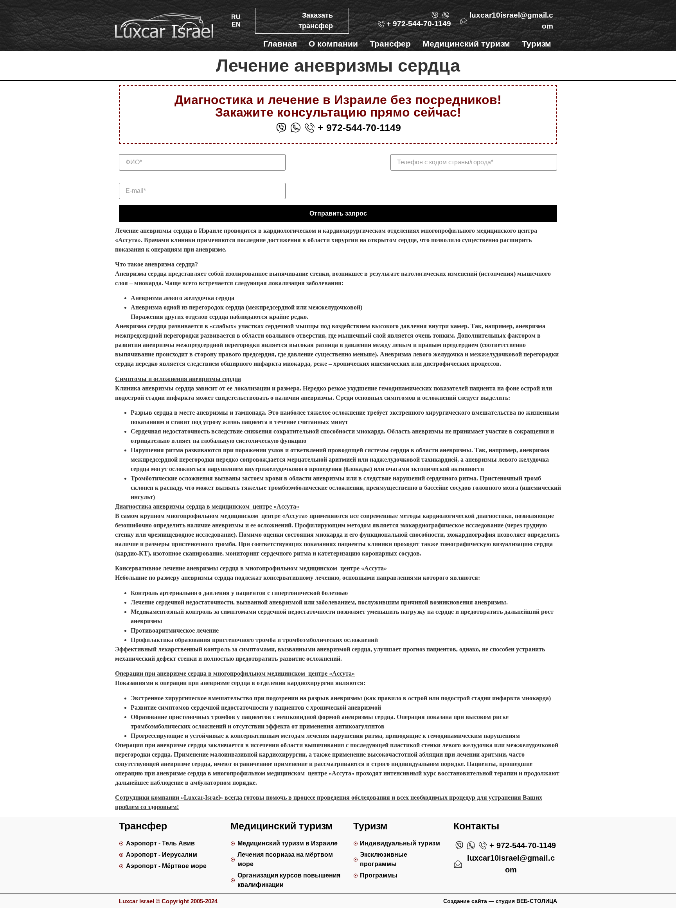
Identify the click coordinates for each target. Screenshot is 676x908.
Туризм (536, 43)
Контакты (531, 56)
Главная (280, 43)
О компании (333, 43)
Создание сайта (465, 901)
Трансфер (390, 43)
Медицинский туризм (466, 43)
